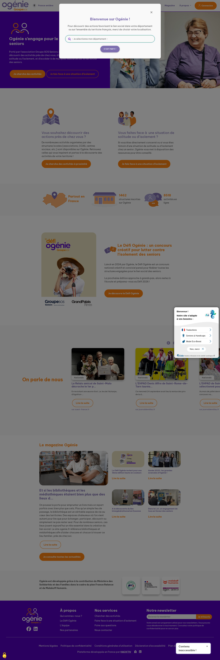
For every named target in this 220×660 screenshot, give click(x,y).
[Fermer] (151, 12)
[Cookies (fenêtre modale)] (4, 655)
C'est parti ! (110, 49)
